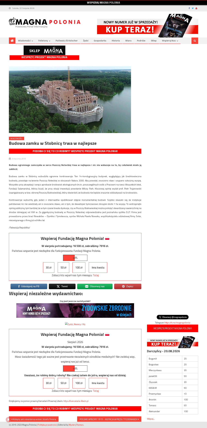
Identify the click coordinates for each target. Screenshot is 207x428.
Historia (116, 40)
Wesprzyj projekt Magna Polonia (44, 57)
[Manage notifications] (8, 419)
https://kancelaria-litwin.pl (75, 401)
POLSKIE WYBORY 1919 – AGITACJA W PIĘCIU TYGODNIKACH (108, 419)
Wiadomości (24, 40)
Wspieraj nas (169, 40)
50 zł (63, 267)
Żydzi (85, 40)
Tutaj (96, 275)
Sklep (154, 40)
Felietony (43, 40)
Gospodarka (100, 40)
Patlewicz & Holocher (67, 40)
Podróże (141, 40)
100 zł (78, 267)
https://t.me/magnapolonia (177, 322)
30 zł (48, 267)
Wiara (128, 40)
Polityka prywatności (47, 424)
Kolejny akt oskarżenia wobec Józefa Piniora (34, 419)
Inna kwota (98, 267)
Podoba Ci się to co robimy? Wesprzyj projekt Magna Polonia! (75, 151)
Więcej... (151, 418)
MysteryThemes (76, 424)
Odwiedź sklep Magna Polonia (44, 50)
